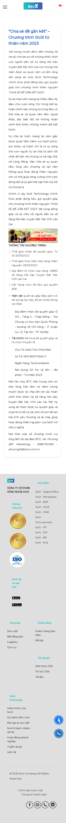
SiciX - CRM (42, 512)
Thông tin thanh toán (34, 794)
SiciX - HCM (42, 507)
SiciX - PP (41, 527)
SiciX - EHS (41, 542)
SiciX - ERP (41, 501)
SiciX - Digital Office (47, 491)
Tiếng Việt (60, 5)
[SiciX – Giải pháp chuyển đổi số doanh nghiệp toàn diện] (33, 6)
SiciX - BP (41, 537)
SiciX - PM (41, 532)
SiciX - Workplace (46, 496)
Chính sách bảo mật (30, 790)
